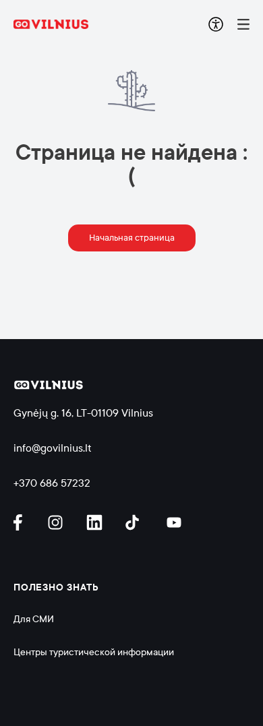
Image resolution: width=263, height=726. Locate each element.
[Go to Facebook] (23, 522)
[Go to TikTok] (135, 522)
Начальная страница (132, 238)
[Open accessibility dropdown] (215, 24)
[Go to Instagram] (57, 522)
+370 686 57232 (51, 483)
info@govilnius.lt (52, 448)
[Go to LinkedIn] (96, 522)
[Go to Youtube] (175, 522)
